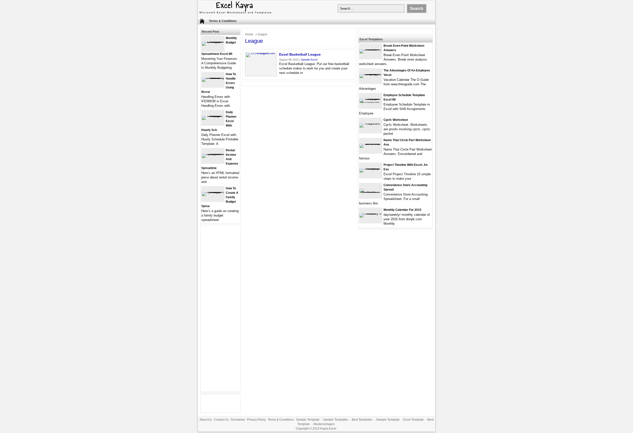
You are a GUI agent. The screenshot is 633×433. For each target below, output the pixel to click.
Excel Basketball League (300, 54)
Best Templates (362, 419)
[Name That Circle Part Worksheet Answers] (371, 144)
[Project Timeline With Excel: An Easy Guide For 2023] (371, 168)
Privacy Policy (256, 419)
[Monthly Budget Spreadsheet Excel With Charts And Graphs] (213, 41)
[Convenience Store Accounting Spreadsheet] (371, 193)
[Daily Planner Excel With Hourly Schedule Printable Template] (213, 116)
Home (249, 34)
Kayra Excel (328, 428)
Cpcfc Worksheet (396, 120)
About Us (206, 419)
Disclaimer (238, 419)
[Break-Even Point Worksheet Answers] (371, 49)
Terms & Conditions (223, 21)
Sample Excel (309, 59)
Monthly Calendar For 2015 (402, 210)
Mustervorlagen (324, 424)
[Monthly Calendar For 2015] (371, 213)
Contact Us (221, 419)
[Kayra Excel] (235, 14)
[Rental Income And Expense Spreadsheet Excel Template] (213, 154)
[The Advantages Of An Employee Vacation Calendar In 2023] (371, 74)
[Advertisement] (220, 311)
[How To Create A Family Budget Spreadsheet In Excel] (213, 192)
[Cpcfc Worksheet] (371, 123)
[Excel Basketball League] (261, 53)
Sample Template (307, 419)
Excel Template (413, 419)
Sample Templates (335, 419)
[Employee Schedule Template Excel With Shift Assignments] (371, 103)
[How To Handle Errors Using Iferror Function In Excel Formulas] (213, 78)
